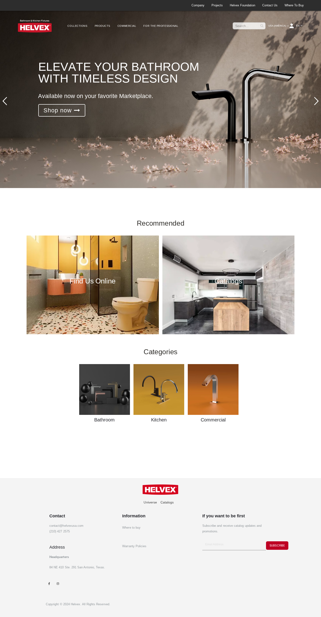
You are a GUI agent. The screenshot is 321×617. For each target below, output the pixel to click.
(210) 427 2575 (59, 531)
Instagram (58, 583)
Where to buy (294, 5)
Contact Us (270, 5)
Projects (217, 5)
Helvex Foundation (242, 5)
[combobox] (249, 25)
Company (198, 5)
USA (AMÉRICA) (277, 25)
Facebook (49, 583)
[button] (299, 26)
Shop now (57, 110)
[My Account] (292, 26)
